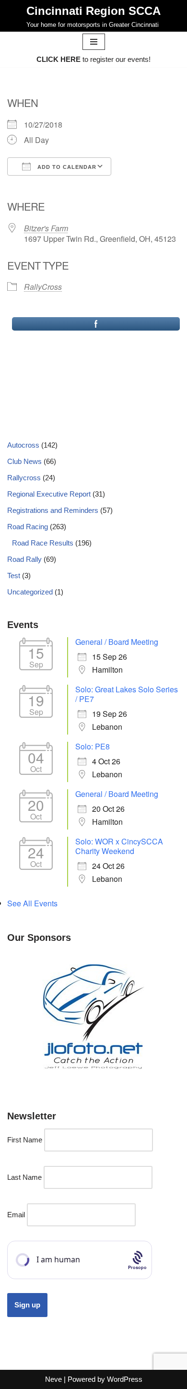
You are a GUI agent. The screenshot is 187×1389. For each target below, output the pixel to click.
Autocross (23, 445)
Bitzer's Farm (46, 228)
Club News (24, 461)
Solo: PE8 (92, 746)
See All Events (32, 903)
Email (16, 1215)
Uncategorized (30, 592)
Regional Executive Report (49, 494)
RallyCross (43, 286)
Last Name (24, 1177)
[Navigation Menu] (93, 42)
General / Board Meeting (116, 641)
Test (13, 575)
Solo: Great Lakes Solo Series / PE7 (126, 694)
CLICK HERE (58, 59)
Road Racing (27, 526)
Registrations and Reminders (52, 510)
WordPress (124, 1379)
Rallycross (24, 478)
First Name (24, 1140)
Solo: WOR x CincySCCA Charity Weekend (119, 846)
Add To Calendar (65, 167)
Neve (53, 1379)
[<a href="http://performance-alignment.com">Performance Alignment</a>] (93, 1019)
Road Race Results (42, 543)
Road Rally (24, 559)
